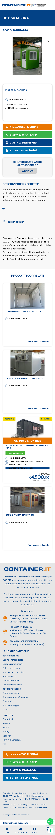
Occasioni (7, 701)
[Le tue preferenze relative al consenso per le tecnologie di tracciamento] (50, 830)
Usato (5, 709)
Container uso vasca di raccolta (23, 311)
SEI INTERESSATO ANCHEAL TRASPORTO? (27, 163)
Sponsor (7, 735)
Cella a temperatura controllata (24, 378)
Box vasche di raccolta (13, 672)
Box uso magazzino (12, 688)
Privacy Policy (8, 804)
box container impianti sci (20, 515)
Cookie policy (21, 804)
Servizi (6, 727)
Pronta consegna (11, 705)
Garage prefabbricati (13, 664)
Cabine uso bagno (11, 668)
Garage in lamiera (11, 693)
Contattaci (8, 719)
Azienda (6, 723)
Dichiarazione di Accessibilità (15, 807)
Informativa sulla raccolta (15, 823)
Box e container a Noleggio (15, 697)
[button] (48, 41)
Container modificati (12, 684)
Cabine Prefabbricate (13, 659)
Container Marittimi (11, 680)
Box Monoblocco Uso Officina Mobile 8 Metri (27, 446)
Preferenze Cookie (37, 804)
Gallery (6, 731)
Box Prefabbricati (11, 655)
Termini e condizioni (12, 739)
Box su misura (9, 676)
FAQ (4, 744)
